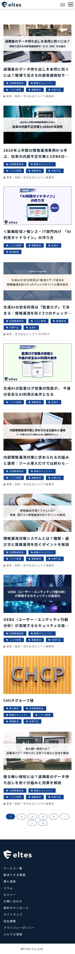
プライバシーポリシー (19, 928)
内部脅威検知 (16, 82)
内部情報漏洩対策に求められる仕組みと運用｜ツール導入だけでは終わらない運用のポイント (36, 460)
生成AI (55, 245)
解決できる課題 (14, 875)
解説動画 (14, 251)
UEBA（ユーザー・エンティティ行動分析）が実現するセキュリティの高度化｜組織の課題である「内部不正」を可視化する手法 (36, 623)
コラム (8, 888)
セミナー (9, 894)
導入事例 (14, 708)
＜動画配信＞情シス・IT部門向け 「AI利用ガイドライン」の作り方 (37, 234)
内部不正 (56, 89)
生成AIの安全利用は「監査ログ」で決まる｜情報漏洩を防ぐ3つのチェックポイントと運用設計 (36, 310)
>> (43, 823)
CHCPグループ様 (18, 700)
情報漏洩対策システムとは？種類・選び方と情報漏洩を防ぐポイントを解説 (36, 541)
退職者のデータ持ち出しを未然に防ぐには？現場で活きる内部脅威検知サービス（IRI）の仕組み (36, 72)
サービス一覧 (12, 868)
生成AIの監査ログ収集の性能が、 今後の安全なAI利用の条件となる (37, 391)
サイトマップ (12, 914)
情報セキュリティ (43, 82)
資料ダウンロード (16, 908)
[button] (70, 4)
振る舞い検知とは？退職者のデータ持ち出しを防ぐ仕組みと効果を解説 (36, 779)
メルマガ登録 (12, 934)
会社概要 (9, 921)
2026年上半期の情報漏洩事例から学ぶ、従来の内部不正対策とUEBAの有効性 (36, 153)
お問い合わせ (63, 4)
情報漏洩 (36, 89)
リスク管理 (15, 89)
